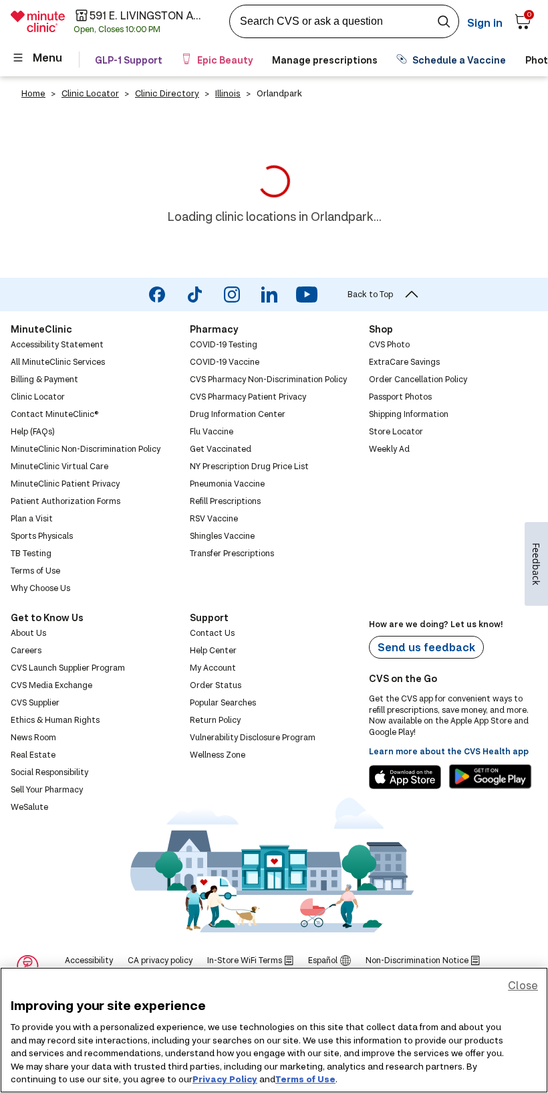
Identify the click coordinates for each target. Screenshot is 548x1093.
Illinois (228, 93)
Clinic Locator (90, 93)
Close (523, 985)
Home (33, 93)
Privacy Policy (224, 1079)
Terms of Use (305, 1079)
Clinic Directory (167, 93)
